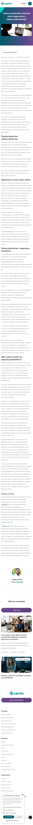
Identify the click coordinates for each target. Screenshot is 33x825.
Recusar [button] (19, 817)
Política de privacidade (7, 790)
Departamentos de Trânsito (8, 769)
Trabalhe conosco (6, 781)
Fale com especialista (16, 700)
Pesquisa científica (6, 784)
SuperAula (4, 504)
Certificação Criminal (6, 733)
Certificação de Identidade (8, 723)
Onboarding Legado (6, 720)
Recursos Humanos (6, 763)
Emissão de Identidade (7, 727)
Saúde (3, 757)
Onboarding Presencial (7, 717)
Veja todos (16, 610)
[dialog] (13, 808)
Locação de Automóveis (7, 754)
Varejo (3, 748)
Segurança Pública (6, 766)
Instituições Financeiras (7, 745)
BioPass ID (5, 526)
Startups (3, 742)
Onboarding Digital (6, 714)
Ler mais (9, 804)
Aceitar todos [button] (9, 817)
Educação (3, 760)
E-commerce (4, 751)
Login (23, 3)
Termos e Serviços (6, 787)
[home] (6, 3)
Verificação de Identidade (8, 730)
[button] (30, 3)
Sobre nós (4, 778)
